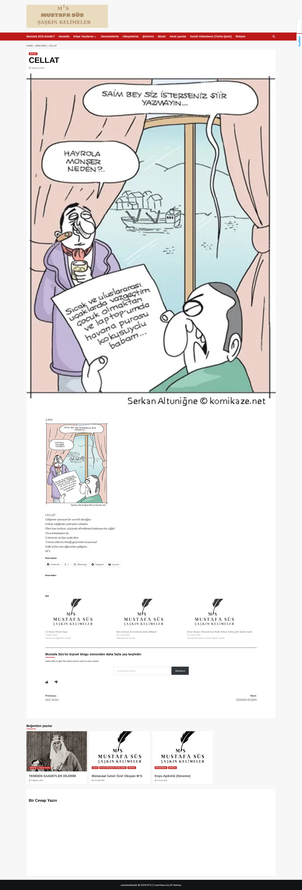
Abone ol (180, 670)
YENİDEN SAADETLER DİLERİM (52, 776)
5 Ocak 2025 (162, 780)
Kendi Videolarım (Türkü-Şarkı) (211, 36)
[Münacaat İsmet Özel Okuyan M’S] (119, 751)
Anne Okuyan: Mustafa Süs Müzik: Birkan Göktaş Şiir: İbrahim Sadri (219, 631)
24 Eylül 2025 (99, 780)
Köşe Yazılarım (83, 36)
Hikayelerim (131, 36)
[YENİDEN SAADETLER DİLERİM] (56, 751)
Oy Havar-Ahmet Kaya (56, 631)
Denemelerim (110, 36)
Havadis (64, 36)
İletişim (240, 36)
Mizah (162, 36)
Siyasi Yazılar (44, 768)
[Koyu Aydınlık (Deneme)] (182, 751)
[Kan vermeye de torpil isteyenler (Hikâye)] (150, 614)
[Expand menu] (95, 36)
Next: (246, 697)
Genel (95, 768)
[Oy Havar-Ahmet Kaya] (79, 614)
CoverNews (159, 884)
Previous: (52, 697)
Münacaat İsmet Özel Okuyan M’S (117, 776)
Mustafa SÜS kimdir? (40, 36)
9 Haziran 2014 (37, 68)
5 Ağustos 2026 (37, 780)
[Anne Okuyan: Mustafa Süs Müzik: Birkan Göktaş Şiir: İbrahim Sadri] (220, 614)
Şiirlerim (148, 36)
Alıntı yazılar (178, 36)
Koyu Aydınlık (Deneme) (172, 776)
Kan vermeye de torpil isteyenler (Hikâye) (136, 631)
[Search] (274, 36)
